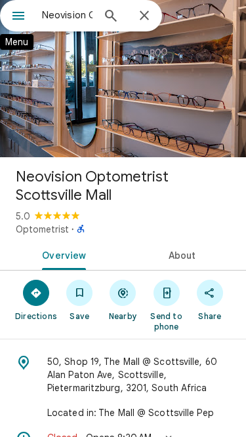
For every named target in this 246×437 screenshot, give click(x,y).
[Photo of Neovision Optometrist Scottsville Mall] (123, 78)
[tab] (62, 254)
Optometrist (42, 229)
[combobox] (67, 15)
